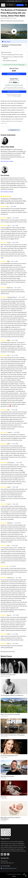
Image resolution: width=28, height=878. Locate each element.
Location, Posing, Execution (8, 674)
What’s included (17, 95)
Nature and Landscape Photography (10, 714)
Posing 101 (3, 797)
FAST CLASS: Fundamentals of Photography (13, 735)
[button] (24, 874)
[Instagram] (8, 854)
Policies (14, 876)
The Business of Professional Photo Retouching (11, 45)
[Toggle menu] (26, 4)
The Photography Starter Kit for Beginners (12, 695)
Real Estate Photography (7, 776)
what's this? (21, 64)
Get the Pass (20, 5)
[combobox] (11, 4)
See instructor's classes (7, 161)
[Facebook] (5, 854)
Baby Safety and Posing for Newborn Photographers (11, 818)
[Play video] (14, 31)
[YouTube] (2, 854)
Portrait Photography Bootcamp (9, 755)
